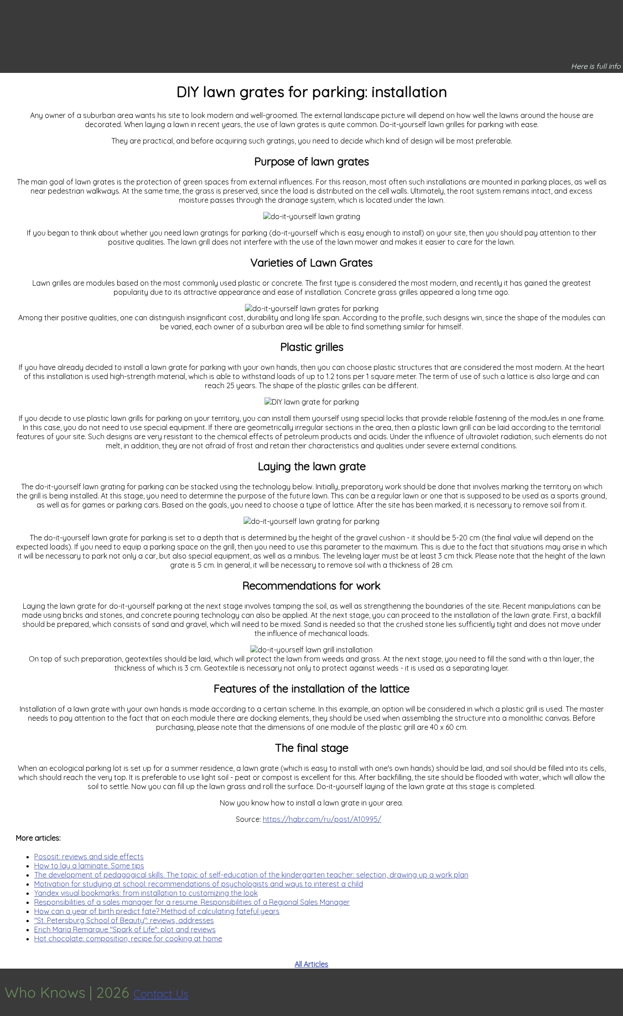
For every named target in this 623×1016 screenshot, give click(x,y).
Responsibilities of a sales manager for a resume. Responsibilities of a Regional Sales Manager (192, 902)
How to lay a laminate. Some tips (89, 865)
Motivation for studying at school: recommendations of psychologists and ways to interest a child (198, 883)
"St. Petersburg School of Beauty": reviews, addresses (124, 920)
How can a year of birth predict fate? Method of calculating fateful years (157, 911)
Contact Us (161, 994)
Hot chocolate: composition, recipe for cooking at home (128, 938)
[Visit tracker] (614, 992)
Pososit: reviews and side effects (89, 856)
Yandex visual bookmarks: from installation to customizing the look (146, 893)
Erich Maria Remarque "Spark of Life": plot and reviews (125, 929)
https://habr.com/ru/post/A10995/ (322, 819)
